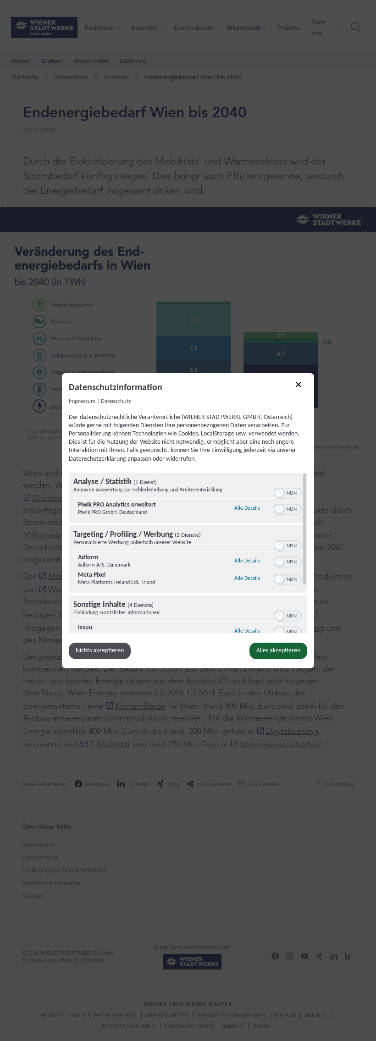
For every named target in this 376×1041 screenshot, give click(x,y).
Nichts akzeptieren (100, 650)
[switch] (288, 492)
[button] (279, 493)
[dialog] (188, 520)
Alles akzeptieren (278, 650)
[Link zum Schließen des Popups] (301, 387)
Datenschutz (116, 401)
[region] (188, 553)
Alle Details (247, 508)
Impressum (82, 401)
